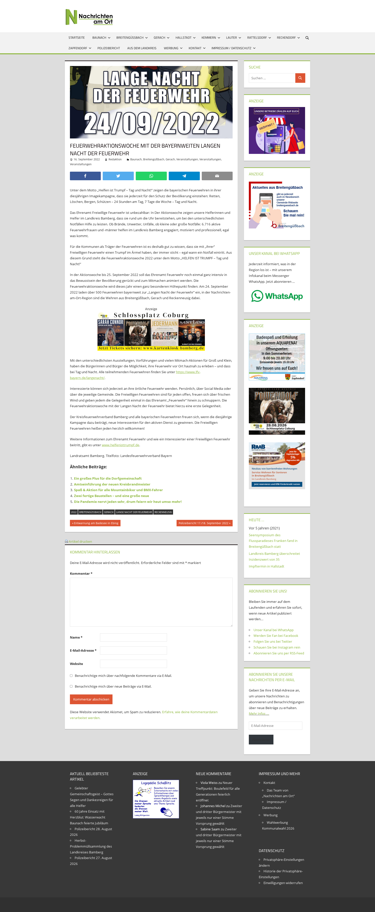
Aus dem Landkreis (141, 48)
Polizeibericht (108, 48)
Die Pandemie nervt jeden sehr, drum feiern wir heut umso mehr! (128, 501)
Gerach (159, 37)
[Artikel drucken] (66, 541)
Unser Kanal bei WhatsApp (274, 630)
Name (76, 637)
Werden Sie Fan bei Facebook (276, 635)
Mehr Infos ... (259, 713)
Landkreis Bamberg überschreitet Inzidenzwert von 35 (274, 556)
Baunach (99, 37)
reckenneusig (163, 512)
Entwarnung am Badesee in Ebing (96, 523)
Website (76, 663)
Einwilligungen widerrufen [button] (283, 883)
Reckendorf (286, 37)
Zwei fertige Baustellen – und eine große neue (111, 495)
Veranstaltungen (187, 159)
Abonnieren (261, 739)
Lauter (231, 37)
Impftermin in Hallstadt (266, 566)
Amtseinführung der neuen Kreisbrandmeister (112, 484)
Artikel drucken (80, 541)
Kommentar (81, 573)
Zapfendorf (78, 48)
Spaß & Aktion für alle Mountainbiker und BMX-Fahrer (118, 490)
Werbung (171, 48)
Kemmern (209, 37)
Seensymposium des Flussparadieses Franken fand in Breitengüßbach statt (273, 541)
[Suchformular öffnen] (307, 37)
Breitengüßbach (130, 37)
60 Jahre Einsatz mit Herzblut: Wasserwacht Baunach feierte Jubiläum (89, 817)
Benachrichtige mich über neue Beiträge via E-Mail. (113, 686)
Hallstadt (183, 37)
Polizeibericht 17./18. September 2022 (203, 523)
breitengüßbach (90, 512)
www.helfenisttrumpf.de (120, 445)
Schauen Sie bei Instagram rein (277, 647)
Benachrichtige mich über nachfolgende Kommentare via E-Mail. (123, 675)
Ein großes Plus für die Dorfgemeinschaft (108, 478)
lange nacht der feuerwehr (134, 512)
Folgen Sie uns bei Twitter (273, 641)
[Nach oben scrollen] (368, 905)
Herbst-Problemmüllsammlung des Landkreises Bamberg (91, 846)
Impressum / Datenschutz (231, 48)
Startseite (77, 37)
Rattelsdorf (257, 37)
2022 (74, 512)
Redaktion (115, 159)
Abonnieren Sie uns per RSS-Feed (279, 653)
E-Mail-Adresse (83, 650)
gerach (108, 512)
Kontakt (195, 48)
